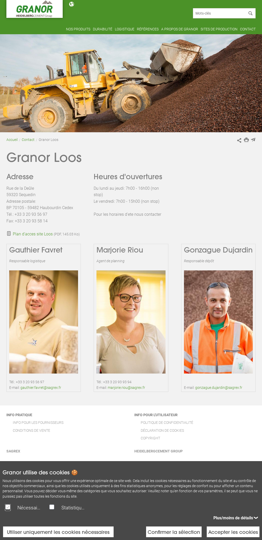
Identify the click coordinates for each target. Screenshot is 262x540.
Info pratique (19, 415)
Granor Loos (48, 140)
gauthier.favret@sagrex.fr (40, 388)
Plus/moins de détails (233, 517)
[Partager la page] (239, 140)
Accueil (12, 140)
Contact (28, 140)
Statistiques (73, 508)
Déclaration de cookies (162, 430)
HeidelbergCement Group (158, 451)
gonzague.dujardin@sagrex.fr (218, 388)
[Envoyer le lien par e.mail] (253, 139)
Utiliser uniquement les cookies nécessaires (58, 532)
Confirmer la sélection (174, 532)
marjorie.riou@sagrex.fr (126, 388)
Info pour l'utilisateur (156, 415)
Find (250, 13)
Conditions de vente (31, 430)
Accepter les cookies (233, 532)
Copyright (150, 438)
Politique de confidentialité (167, 423)
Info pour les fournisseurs (38, 423)
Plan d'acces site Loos (33, 234)
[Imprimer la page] (246, 139)
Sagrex (13, 451)
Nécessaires (29, 508)
